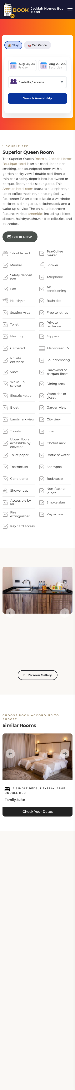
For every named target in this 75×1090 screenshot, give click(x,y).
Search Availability (37, 98)
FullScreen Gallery (37, 675)
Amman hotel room (17, 189)
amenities (35, 214)
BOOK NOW (22, 237)
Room (39, 159)
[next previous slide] (10, 613)
